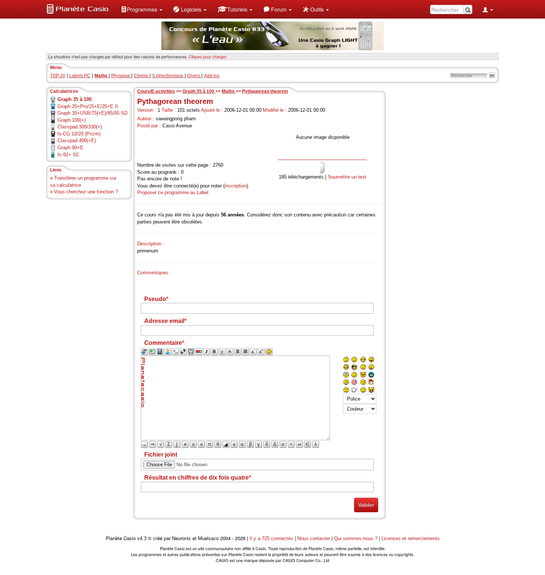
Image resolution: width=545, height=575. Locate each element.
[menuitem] (141, 9)
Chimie (141, 75)
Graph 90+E (70, 147)
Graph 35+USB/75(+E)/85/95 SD (92, 113)
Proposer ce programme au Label (172, 192)
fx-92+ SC (68, 154)
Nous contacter (313, 538)
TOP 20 (57, 75)
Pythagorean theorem (265, 91)
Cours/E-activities (156, 91)
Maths (229, 91)
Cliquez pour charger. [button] (208, 56)
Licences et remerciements (411, 538)
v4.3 (141, 538)
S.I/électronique (168, 75)
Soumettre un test (347, 177)
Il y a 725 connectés (272, 538)
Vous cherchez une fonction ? (86, 192)
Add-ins (211, 75)
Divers (194, 75)
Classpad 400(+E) (76, 140)
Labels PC (79, 75)
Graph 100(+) (71, 120)
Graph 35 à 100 (198, 91)
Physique (121, 75)
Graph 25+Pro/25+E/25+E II (87, 106)
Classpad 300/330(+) (79, 127)
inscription (236, 186)
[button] (141, 9)
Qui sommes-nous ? (355, 538)
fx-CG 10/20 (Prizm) (78, 134)
